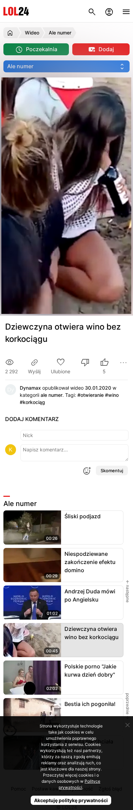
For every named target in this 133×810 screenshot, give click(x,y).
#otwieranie (90, 395)
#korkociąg (32, 402)
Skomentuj (112, 470)
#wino (112, 395)
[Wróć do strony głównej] (11, 32)
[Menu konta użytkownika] (109, 11)
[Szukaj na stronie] (92, 11)
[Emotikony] (87, 471)
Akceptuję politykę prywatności (71, 800)
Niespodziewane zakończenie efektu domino (90, 562)
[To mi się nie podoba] (85, 363)
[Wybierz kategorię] (66, 66)
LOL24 (16, 11)
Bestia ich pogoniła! (90, 703)
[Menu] (126, 11)
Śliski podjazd (82, 516)
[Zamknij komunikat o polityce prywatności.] (127, 725)
